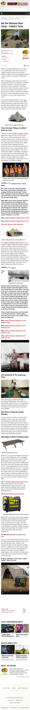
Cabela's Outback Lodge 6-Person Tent (16, 218)
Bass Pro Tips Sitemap (15, 702)
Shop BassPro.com (3, 6)
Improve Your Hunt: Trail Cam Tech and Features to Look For (22, 657)
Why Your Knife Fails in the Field (7, 656)
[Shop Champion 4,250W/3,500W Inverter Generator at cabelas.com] (16, 504)
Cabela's (14, 688)
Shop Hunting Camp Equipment (13, 224)
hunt (10, 69)
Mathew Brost (9, 50)
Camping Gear (5, 612)
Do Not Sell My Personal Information (14, 697)
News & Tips (11, 17)
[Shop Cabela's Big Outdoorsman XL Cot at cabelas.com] (13, 445)
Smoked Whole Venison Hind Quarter (8, 635)
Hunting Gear (24, 17)
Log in (26, 13)
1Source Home (4, 17)
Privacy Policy (19, 700)
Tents (7, 610)
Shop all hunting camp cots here (14, 494)
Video (10, 612)
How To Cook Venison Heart (22, 635)
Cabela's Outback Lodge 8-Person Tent (16, 221)
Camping (12, 610)
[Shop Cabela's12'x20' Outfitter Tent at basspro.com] (14, 232)
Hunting (17, 17)
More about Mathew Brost (22, 676)
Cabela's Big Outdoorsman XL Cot (17, 482)
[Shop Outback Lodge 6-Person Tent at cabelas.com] (16, 117)
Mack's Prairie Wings (22, 688)
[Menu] (1, 13)
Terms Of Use (11, 700)
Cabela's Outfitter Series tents (13, 243)
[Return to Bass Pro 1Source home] (18, 5)
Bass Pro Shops (5, 659)
